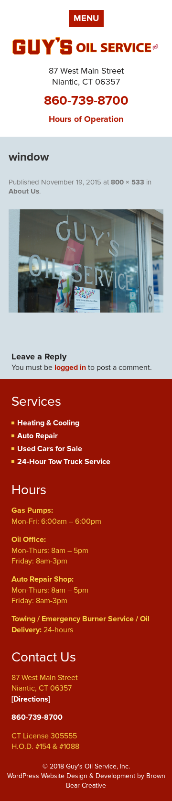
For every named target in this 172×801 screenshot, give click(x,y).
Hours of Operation (86, 119)
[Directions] (30, 699)
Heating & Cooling (48, 423)
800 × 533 (127, 182)
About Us (24, 191)
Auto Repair (37, 436)
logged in (70, 367)
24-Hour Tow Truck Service (63, 461)
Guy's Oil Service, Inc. (86, 48)
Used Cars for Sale (49, 449)
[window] (86, 261)
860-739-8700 (86, 100)
